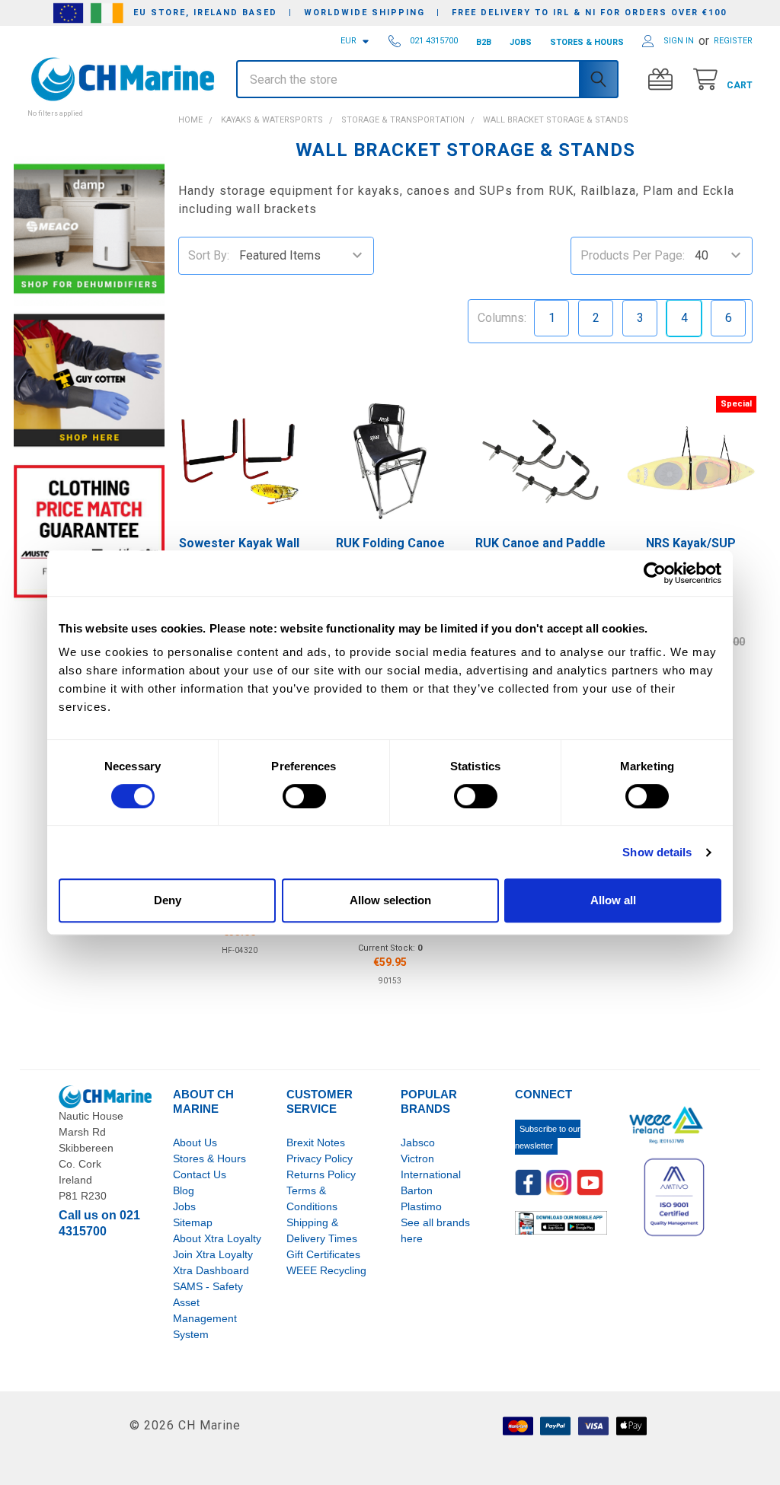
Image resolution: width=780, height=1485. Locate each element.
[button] (88, 105)
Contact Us (199, 1174)
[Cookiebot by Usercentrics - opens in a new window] (654, 573)
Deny (167, 900)
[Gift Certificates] (664, 79)
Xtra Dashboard (211, 1270)
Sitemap (193, 1222)
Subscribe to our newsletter (547, 1137)
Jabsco (418, 1142)
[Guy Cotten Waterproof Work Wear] (89, 380)
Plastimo (421, 1206)
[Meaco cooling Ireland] (89, 230)
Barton (417, 1190)
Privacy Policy (319, 1158)
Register (733, 41)
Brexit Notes (315, 1142)
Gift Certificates (323, 1254)
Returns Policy (321, 1174)
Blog (183, 1190)
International (431, 1174)
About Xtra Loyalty (217, 1238)
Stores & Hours (209, 1158)
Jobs (184, 1206)
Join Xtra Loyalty (213, 1254)
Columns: (502, 318)
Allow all (613, 900)
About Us (195, 1142)
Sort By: (208, 255)
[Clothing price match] (89, 531)
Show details (657, 852)
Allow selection (390, 900)
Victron (417, 1158)
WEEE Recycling (326, 1270)
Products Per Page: (632, 255)
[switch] (304, 796)
